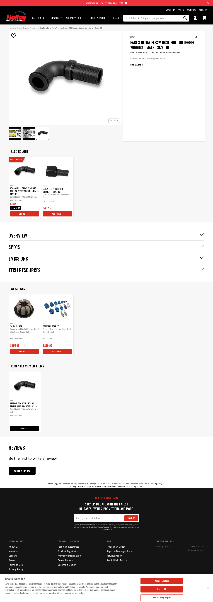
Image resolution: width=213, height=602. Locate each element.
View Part (24, 428)
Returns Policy (114, 555)
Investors (13, 551)
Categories (38, 18)
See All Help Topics (116, 560)
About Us (14, 546)
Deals (116, 18)
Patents (13, 560)
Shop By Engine (98, 18)
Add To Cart (24, 214)
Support (203, 10)
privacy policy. (78, 593)
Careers (13, 555)
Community (191, 10)
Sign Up (131, 518)
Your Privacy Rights (162, 597)
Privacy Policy (107, 529)
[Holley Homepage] (16, 13)
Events (181, 10)
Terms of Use (16, 564)
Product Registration (68, 551)
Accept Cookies (162, 580)
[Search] (185, 18)
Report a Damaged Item (119, 551)
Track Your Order (115, 546)
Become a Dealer (67, 564)
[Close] (208, 587)
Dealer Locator (65, 560)
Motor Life (170, 10)
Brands (55, 18)
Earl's (132, 37)
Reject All (161, 589)
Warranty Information (69, 555)
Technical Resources (68, 546)
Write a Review (22, 471)
